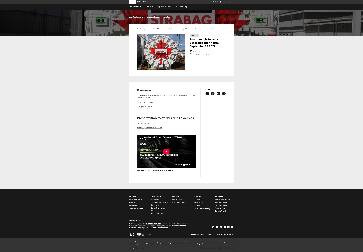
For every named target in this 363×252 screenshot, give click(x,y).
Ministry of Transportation (158, 228)
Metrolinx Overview (136, 200)
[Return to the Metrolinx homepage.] (136, 7)
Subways (197, 206)
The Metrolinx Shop (136, 209)
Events (173, 29)
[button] (138, 2)
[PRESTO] (149, 234)
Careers (132, 203)
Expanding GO (199, 200)
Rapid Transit (198, 203)
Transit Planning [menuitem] (181, 7)
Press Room (133, 206)
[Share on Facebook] (213, 93)
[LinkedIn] (228, 227)
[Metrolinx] (135, 220)
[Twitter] (220, 227)
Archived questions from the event (149, 128)
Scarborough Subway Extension (159, 29)
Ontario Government (153, 224)
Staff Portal (229, 234)
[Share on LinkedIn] (218, 93)
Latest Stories (177, 200)
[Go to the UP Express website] (144, 2)
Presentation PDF (143, 123)
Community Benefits (222, 200)
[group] (148, 7)
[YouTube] (217, 227)
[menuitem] (148, 7)
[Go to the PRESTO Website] (149, 2)
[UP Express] (140, 234)
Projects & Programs (142, 29)
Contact (219, 234)
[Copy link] (224, 93)
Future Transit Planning (202, 209)
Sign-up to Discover (179, 203)
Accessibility (155, 200)
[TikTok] (232, 227)
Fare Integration (221, 203)
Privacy (210, 234)
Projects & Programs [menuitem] (164, 7)
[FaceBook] (213, 227)
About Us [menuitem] (149, 7)
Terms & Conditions (197, 234)
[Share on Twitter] (207, 93)
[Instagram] (224, 227)
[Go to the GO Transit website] (138, 2)
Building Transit (220, 211)
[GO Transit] (132, 234)
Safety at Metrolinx (157, 213)
